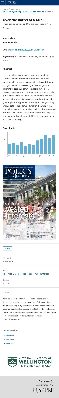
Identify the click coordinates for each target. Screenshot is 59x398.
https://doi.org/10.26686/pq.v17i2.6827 (26, 49)
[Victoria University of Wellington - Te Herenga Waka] (29, 370)
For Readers (9, 335)
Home (5, 9)
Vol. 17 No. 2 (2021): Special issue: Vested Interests (23, 11)
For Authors (9, 339)
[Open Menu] (2, 2)
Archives (14, 9)
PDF (8, 248)
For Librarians (9, 343)
